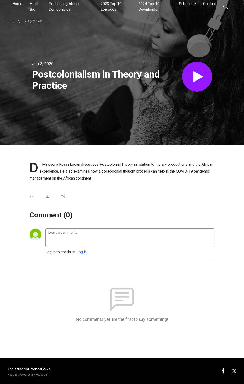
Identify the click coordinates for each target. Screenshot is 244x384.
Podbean (41, 374)
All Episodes (29, 21)
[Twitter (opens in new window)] (234, 370)
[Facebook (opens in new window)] (223, 370)
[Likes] (32, 195)
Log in (81, 252)
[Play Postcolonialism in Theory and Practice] (197, 77)
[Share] (63, 195)
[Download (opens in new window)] (48, 195)
